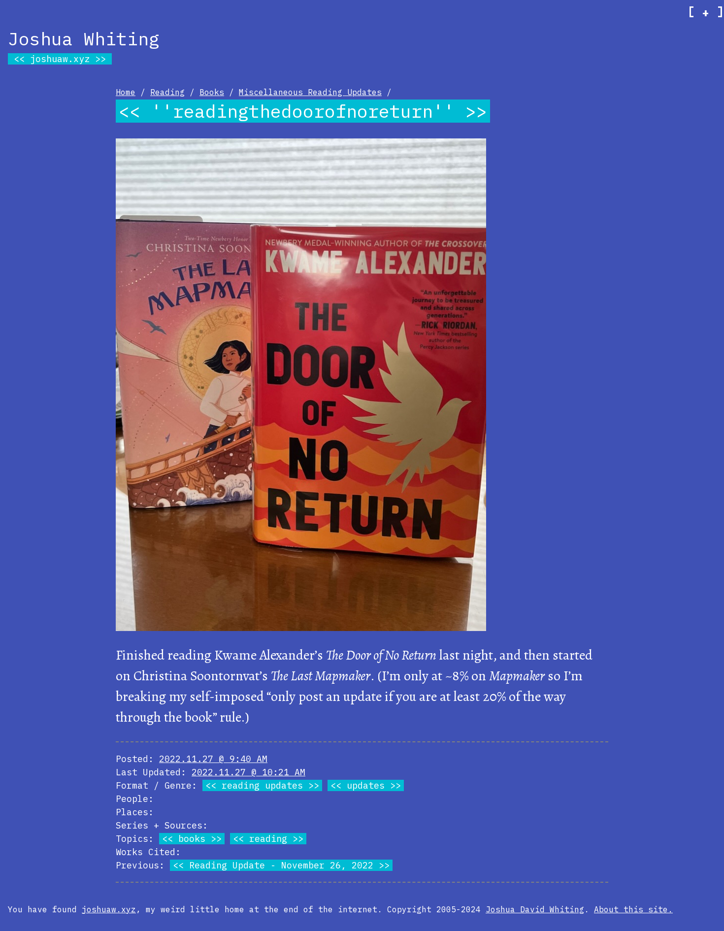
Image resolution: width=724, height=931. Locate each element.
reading (268, 838)
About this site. (633, 909)
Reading (167, 92)
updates (366, 785)
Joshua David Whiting (535, 909)
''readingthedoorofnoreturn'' (303, 111)
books (191, 838)
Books (211, 92)
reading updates (262, 785)
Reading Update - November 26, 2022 (281, 865)
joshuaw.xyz (60, 59)
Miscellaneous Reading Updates (310, 92)
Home (125, 92)
